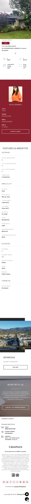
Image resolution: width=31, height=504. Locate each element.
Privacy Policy (22, 494)
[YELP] (17, 482)
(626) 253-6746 (6, 116)
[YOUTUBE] (20, 482)
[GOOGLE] (27, 482)
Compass (8, 455)
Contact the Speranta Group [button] (15, 407)
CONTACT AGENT (15, 131)
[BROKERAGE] (3, 482)
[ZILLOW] (7, 482)
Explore (15, 367)
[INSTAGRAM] (13, 482)
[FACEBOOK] (10, 482)
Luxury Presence (20, 486)
